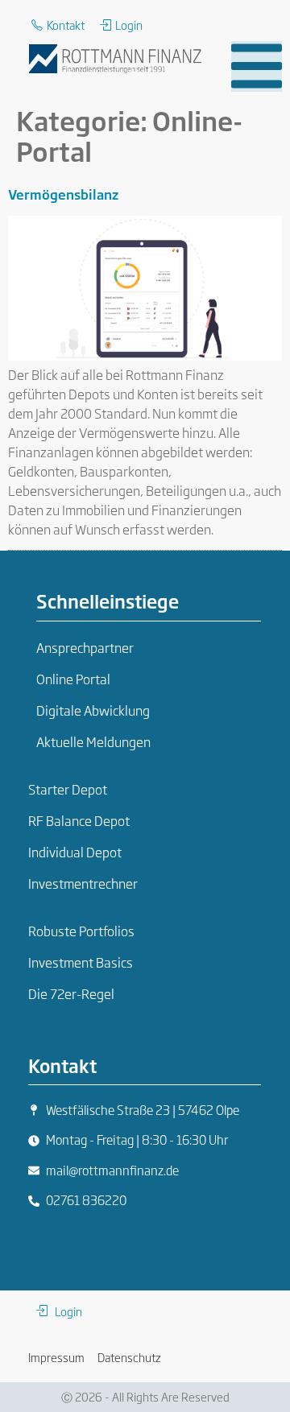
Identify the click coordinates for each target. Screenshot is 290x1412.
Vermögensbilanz (63, 194)
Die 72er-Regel (71, 993)
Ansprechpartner (85, 647)
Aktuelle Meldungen (93, 741)
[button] (256, 66)
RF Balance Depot (79, 820)
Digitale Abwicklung (93, 710)
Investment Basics (80, 962)
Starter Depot (67, 789)
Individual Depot (75, 851)
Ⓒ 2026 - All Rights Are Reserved (145, 1396)
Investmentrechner (83, 883)
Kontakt (62, 1065)
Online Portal (73, 678)
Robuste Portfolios (81, 930)
